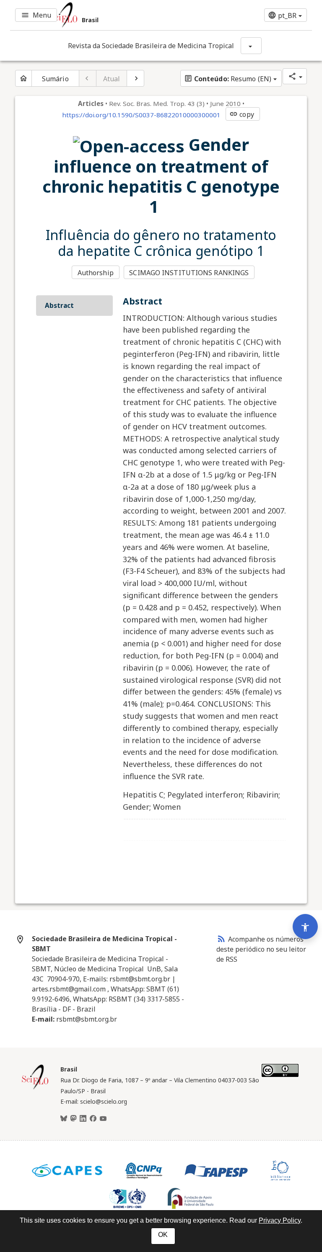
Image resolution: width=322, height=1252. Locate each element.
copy (241, 114)
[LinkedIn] (83, 1118)
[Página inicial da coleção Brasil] (35, 1088)
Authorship (96, 272)
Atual (111, 78)
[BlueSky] (63, 1118)
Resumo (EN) (227, 78)
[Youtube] (103, 1118)
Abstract (59, 305)
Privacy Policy (280, 1220)
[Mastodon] (73, 1118)
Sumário (55, 78)
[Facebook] (93, 1118)
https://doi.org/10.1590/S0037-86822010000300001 (141, 115)
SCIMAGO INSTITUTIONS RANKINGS (189, 272)
